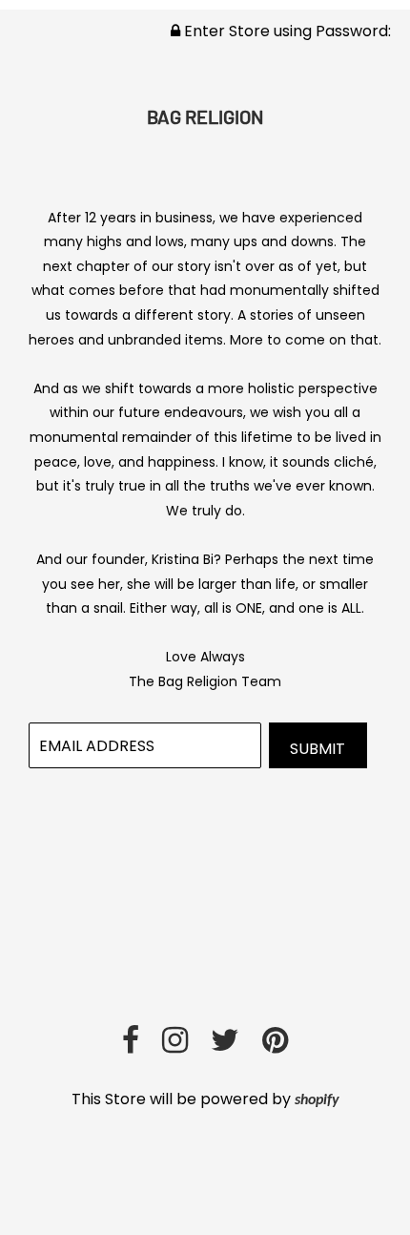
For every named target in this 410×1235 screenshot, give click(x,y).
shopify (317, 1100)
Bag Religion (205, 116)
